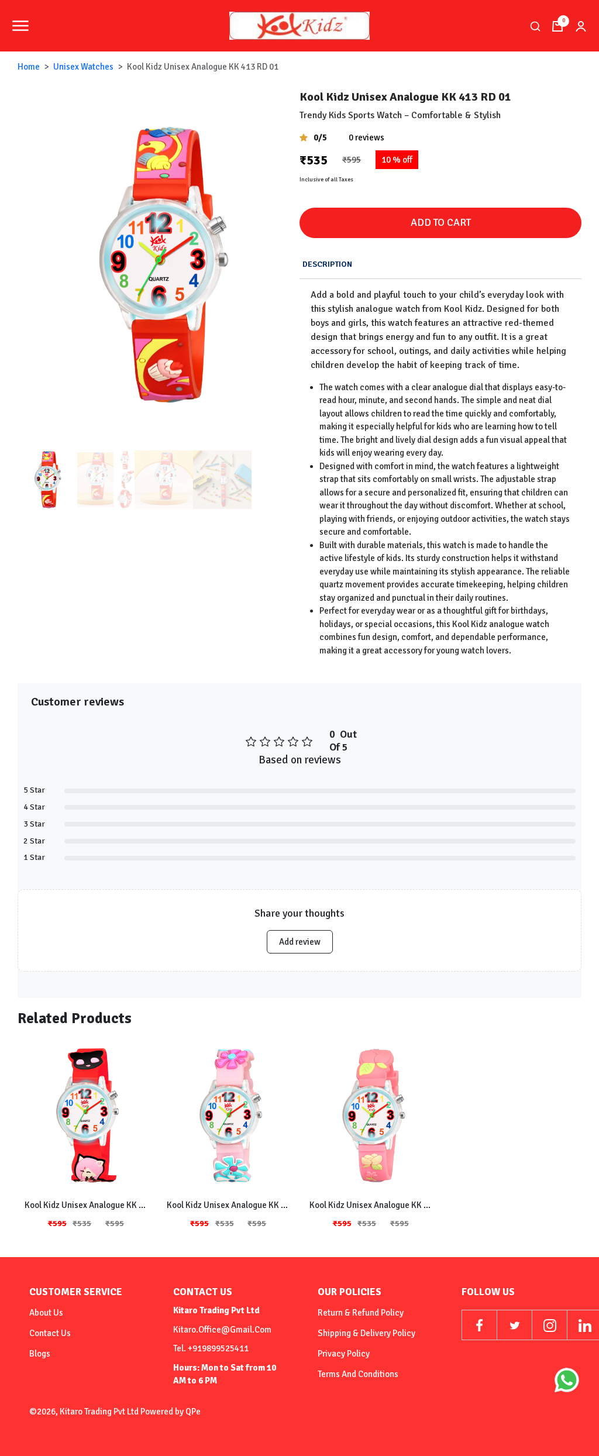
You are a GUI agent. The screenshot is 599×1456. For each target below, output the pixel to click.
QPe (193, 1411)
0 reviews (366, 137)
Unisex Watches (83, 66)
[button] (286, 265)
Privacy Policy (344, 1353)
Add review (300, 942)
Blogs (39, 1353)
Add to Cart (441, 222)
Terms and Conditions (358, 1374)
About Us (46, 1312)
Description (327, 264)
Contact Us (50, 1333)
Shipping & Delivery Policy (366, 1333)
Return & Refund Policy (361, 1312)
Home (29, 66)
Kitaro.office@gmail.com (222, 1329)
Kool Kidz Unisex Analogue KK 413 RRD (86, 1205)
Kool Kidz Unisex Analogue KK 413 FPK (228, 1205)
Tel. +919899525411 (211, 1348)
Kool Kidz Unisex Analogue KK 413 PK (370, 1205)
